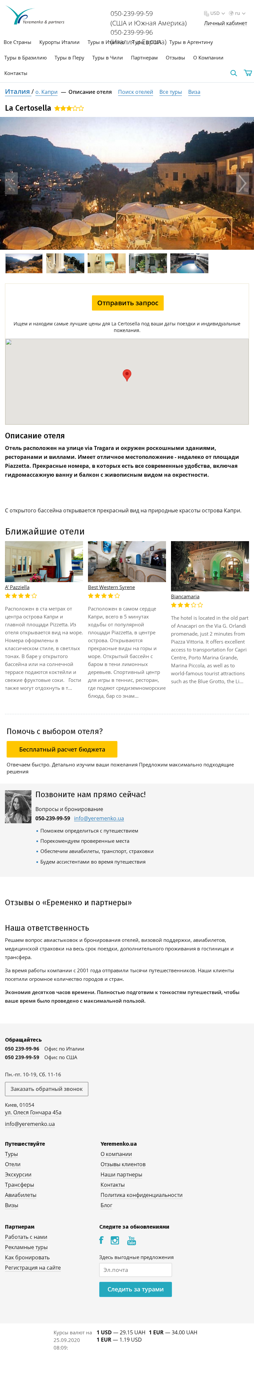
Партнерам (144, 57)
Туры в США (146, 42)
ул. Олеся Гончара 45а (33, 1112)
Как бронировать (27, 1257)
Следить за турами (135, 1289)
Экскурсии (18, 1174)
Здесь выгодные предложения (136, 1257)
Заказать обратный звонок (47, 1089)
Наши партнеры (121, 1174)
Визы (11, 1205)
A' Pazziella (17, 587)
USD (215, 13)
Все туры (170, 91)
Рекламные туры (26, 1247)
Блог (106, 1205)
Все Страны (17, 42)
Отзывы (175, 57)
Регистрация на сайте (33, 1267)
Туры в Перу (69, 57)
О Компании (208, 57)
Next (242, 183)
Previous (11, 183)
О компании (116, 1154)
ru (237, 13)
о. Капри (46, 91)
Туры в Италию (106, 42)
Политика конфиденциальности (142, 1195)
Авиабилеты (20, 1195)
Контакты (15, 73)
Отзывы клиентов (123, 1164)
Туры (11, 1154)
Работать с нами (26, 1237)
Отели (13, 1164)
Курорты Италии (59, 42)
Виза (194, 91)
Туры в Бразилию (25, 57)
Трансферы (19, 1184)
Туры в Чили (107, 57)
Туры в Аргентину (191, 42)
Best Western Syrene (111, 587)
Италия (18, 91)
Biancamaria (185, 596)
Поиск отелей (135, 91)
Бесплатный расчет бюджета (62, 749)
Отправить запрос (127, 302)
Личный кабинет (225, 23)
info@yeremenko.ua (99, 818)
